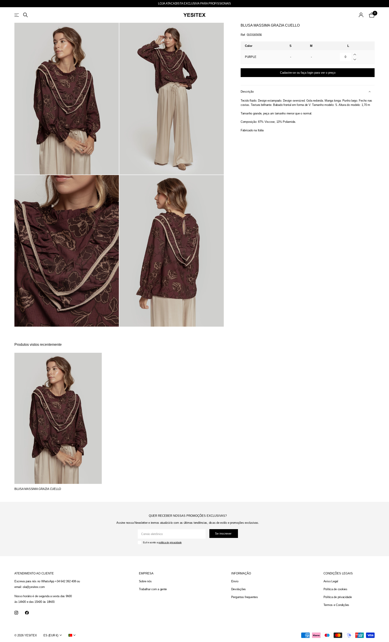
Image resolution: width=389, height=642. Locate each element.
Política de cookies (335, 589)
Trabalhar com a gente (153, 589)
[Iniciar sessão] (361, 15)
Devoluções (238, 589)
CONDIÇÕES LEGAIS (338, 573)
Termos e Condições (336, 605)
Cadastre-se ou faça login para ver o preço (307, 72)
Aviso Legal (330, 581)
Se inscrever (223, 533)
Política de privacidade (337, 597)
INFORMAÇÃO (241, 573)
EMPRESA (146, 573)
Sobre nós (145, 581)
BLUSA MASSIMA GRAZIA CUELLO (37, 489)
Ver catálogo (17, 15)
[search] (25, 15)
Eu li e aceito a (162, 542)
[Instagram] (16, 613)
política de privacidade (170, 542)
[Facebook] (27, 613)
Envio (234, 581)
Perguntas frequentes (244, 597)
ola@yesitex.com (34, 587)
